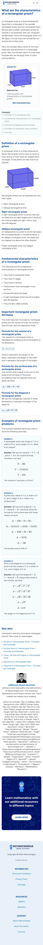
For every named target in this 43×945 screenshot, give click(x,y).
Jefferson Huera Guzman (21, 685)
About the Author (21, 926)
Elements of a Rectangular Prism (17, 662)
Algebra (21, 901)
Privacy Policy (21, 879)
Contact (21, 932)
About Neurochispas (21, 921)
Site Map (21, 885)
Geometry (21, 907)
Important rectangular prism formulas (20, 125)
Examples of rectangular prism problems (21, 129)
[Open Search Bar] (33, 3)
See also (8, 132)
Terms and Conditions (21, 874)
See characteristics (21, 103)
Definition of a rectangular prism (18, 115)
